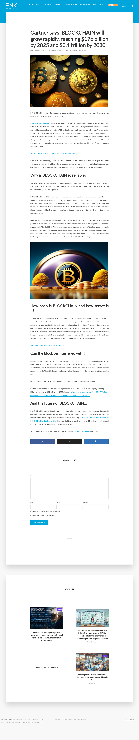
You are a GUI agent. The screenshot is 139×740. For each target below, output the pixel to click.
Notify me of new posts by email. (43, 515)
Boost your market (71, 4)
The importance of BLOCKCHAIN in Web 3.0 (47, 345)
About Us (102, 4)
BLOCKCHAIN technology (40, 123)
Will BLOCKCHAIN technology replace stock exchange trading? (54, 153)
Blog (94, 4)
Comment (33, 476)
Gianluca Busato (37, 50)
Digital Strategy (47, 4)
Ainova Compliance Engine (47, 667)
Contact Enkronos (82, 431)
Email (58, 502)
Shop (37, 4)
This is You (58, 4)
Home (31, 4)
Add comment (83, 50)
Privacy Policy (129, 719)
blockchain (49, 50)
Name (32, 502)
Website (85, 502)
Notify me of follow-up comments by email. (46, 511)
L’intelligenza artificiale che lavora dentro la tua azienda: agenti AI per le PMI (92, 677)
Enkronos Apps (85, 4)
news (55, 50)
